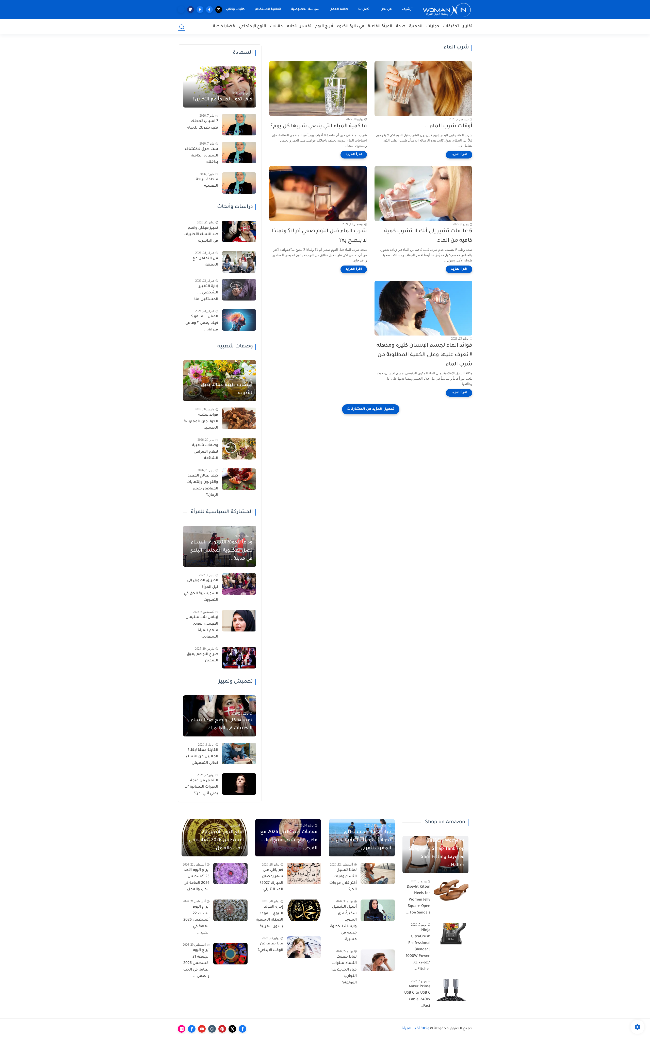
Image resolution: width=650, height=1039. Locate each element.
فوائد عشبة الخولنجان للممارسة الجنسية (201, 421)
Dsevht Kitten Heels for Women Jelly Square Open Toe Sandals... (418, 900)
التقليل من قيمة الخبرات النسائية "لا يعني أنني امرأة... (201, 787)
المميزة (415, 26)
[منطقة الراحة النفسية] (239, 183)
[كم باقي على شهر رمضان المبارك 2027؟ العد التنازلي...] (304, 873)
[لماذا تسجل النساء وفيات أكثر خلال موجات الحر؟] (378, 873)
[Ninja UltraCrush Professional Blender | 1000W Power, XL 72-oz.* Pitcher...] (451, 933)
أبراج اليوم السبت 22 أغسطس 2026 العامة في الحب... (196, 920)
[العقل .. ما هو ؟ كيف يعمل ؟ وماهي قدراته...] (239, 320)
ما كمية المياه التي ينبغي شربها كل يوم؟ (318, 126)
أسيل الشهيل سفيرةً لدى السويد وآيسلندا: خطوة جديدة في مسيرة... (343, 923)
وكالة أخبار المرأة (415, 1029)
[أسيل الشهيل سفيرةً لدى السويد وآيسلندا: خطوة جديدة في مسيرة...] (378, 910)
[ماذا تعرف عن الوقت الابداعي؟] (304, 947)
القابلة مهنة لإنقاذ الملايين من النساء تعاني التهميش (202, 756)
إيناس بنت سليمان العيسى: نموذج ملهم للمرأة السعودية (202, 627)
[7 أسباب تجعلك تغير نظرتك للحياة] (239, 124)
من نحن (386, 9)
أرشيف (407, 9)
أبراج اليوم (324, 26)
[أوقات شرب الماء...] (423, 88)
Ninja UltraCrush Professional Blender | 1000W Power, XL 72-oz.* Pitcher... (418, 950)
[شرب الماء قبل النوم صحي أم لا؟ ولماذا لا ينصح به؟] (318, 193)
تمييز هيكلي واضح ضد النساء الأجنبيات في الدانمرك (201, 234)
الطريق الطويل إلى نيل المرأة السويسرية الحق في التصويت (201, 590)
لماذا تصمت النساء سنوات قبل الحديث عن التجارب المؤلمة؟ (344, 970)
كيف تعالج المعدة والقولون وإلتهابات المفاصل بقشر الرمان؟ (202, 486)
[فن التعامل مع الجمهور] (239, 262)
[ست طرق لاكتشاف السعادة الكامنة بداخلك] (239, 152)
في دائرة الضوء (350, 26)
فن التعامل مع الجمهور (205, 262)
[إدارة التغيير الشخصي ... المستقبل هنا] (239, 290)
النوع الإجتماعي (252, 26)
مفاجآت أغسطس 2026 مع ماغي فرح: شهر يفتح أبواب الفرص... (288, 840)
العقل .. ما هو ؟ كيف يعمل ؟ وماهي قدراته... (201, 323)
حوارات (432, 26)
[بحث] (181, 27)
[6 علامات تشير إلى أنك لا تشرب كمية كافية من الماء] (423, 193)
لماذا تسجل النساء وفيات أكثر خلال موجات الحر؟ (343, 880)
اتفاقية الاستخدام (268, 9)
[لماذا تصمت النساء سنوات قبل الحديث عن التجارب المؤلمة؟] (378, 960)
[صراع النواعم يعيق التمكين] (239, 657)
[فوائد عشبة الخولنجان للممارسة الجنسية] (239, 418)
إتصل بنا (364, 9)
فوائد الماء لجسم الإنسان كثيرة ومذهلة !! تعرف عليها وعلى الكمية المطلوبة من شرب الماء (424, 355)
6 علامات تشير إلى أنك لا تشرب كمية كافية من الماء (428, 236)
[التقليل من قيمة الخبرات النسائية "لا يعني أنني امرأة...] (239, 784)
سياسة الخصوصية (305, 9)
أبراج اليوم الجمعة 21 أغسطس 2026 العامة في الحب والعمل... (196, 963)
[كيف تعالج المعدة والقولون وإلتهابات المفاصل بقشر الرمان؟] (239, 479)
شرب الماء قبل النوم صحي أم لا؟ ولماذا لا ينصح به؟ (319, 236)
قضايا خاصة (224, 26)
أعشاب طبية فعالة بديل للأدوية (226, 389)
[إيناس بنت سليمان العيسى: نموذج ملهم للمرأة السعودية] (239, 620)
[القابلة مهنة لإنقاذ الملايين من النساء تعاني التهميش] (239, 753)
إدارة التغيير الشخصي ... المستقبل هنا (206, 293)
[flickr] (181, 1029)
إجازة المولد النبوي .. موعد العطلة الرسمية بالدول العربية (269, 917)
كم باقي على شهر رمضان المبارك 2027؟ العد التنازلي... (271, 880)
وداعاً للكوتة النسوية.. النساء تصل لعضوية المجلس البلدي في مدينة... (220, 550)
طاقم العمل (339, 9)
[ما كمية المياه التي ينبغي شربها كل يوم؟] (318, 88)
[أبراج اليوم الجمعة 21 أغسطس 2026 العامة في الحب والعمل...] (230, 953)
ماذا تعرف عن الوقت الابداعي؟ (270, 947)
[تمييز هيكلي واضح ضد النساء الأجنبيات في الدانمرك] (239, 231)
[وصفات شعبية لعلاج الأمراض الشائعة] (239, 449)
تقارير (467, 26)
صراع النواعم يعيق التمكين (202, 658)
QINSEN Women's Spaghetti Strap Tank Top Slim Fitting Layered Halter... (437, 853)
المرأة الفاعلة (380, 26)
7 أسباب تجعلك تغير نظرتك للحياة (202, 124)
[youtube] (202, 1029)
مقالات (276, 26)
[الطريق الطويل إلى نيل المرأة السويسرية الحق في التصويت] (239, 584)
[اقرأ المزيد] (459, 155)
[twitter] (218, 9)
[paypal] (190, 9)
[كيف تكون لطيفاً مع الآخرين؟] (219, 87)
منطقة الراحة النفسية (207, 183)
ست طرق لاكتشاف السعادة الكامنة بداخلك (201, 155)
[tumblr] (212, 1029)
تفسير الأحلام (299, 26)
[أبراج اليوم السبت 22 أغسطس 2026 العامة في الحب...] (230, 910)
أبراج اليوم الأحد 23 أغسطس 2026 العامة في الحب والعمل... (196, 880)
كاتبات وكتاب (235, 9)
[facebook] (209, 9)
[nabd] (181, 9)
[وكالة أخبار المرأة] (446, 9)
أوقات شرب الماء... (448, 126)
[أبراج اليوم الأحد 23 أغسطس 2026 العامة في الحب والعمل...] (230, 873)
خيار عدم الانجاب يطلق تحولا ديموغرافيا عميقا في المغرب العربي (363, 840)
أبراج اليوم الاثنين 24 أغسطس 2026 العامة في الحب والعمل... (216, 840)
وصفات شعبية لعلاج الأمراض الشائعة (205, 452)
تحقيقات (451, 26)
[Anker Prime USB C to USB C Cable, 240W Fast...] (451, 990)
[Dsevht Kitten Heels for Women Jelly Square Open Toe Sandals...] (451, 890)
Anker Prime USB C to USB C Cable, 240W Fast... (417, 996)
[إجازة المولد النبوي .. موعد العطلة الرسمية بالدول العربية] (304, 910)
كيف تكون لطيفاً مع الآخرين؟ (222, 99)
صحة (400, 26)
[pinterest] (222, 1029)
